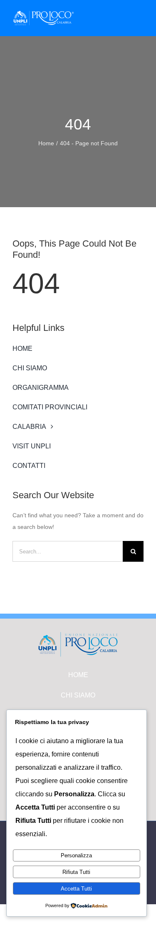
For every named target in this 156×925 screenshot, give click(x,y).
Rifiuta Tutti (76, 872)
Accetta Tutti (76, 889)
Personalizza (76, 855)
